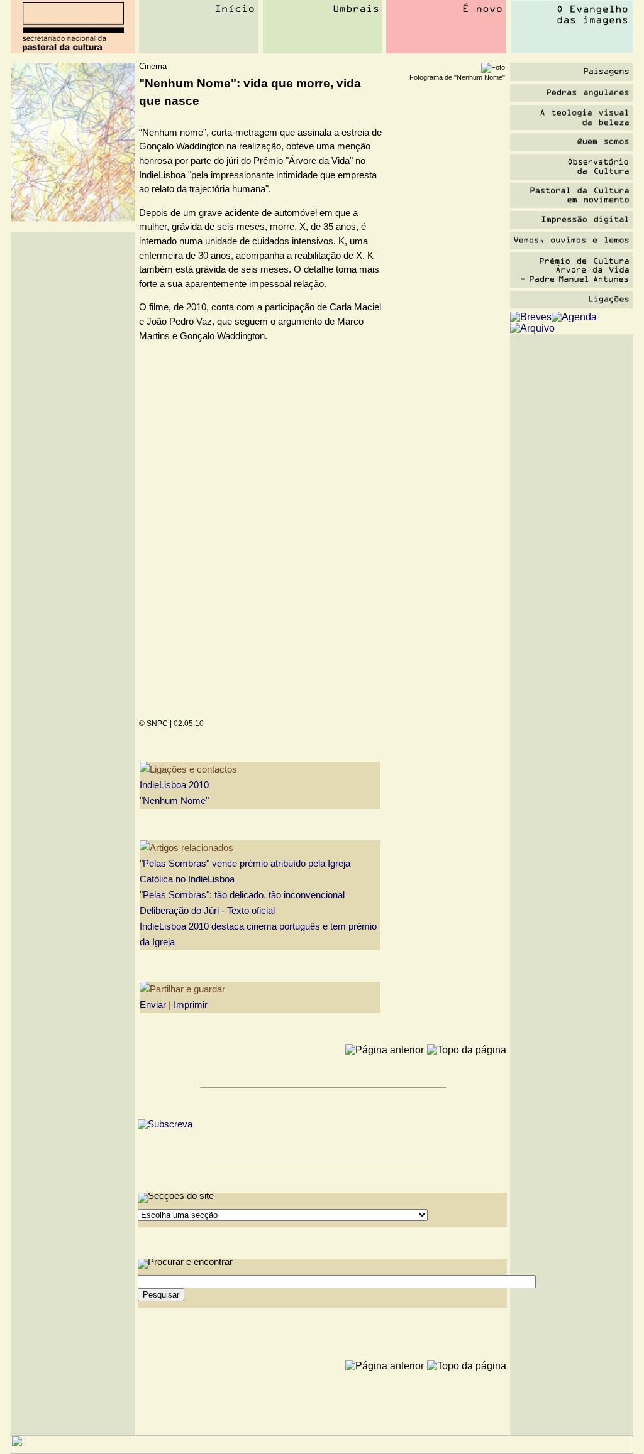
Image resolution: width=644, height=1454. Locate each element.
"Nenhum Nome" (174, 801)
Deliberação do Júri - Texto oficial (207, 911)
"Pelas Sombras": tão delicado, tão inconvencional (242, 895)
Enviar (153, 1005)
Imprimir (191, 1005)
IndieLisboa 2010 (174, 785)
